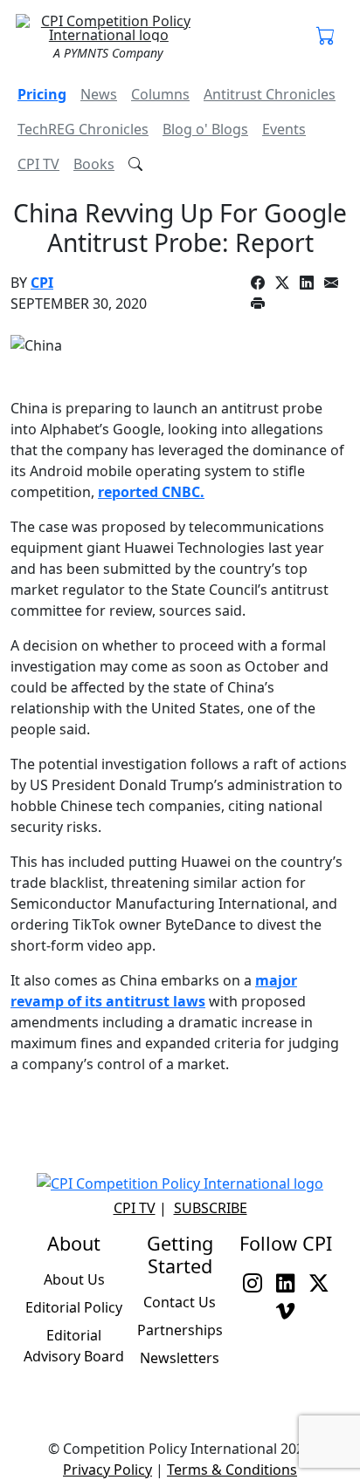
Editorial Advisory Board (74, 1346)
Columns (160, 94)
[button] (326, 36)
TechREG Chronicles (83, 129)
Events (284, 129)
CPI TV (38, 164)
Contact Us (179, 1302)
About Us (74, 1279)
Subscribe (210, 1207)
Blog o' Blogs (205, 129)
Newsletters (179, 1357)
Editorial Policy (73, 1307)
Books (93, 164)
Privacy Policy (107, 1469)
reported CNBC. (151, 491)
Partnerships (180, 1330)
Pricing (41, 94)
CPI (42, 282)
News (98, 94)
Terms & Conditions (232, 1469)
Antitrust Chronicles (270, 94)
